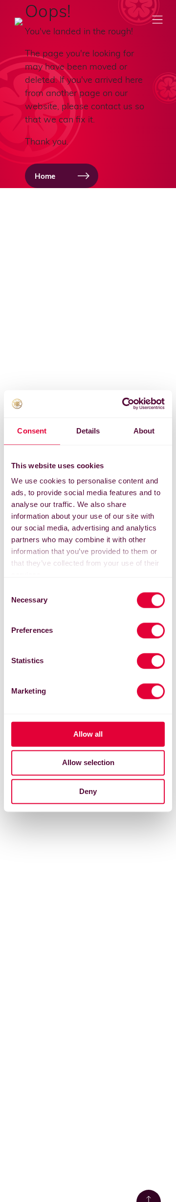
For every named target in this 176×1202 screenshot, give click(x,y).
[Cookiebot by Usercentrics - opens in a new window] (124, 403)
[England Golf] (34, 21)
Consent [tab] (31, 431)
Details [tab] (88, 431)
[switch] (151, 630)
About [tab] (144, 431)
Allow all (88, 734)
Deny (88, 791)
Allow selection (88, 763)
